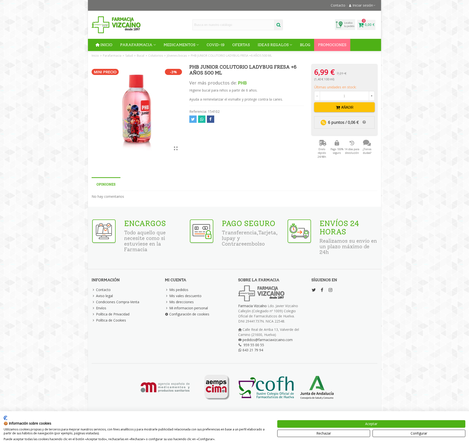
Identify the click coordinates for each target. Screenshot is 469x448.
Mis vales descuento (185, 295)
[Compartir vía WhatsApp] (201, 119)
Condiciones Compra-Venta (117, 302)
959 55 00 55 (254, 345)
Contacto (103, 289)
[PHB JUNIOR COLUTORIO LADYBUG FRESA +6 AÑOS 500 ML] (176, 148)
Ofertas (241, 44)
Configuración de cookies (189, 314)
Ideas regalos (273, 44)
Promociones (332, 44)
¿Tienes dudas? (367, 151)
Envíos (101, 308)
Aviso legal (104, 295)
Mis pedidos (178, 289)
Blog (305, 44)
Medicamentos (179, 44)
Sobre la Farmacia (258, 280)
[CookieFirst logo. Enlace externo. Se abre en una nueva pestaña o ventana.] (5, 418)
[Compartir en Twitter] (193, 119)
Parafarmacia (136, 44)
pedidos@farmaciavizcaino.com (268, 339)
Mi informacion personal (188, 308)
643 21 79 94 (253, 350)
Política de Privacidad (112, 314)
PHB (242, 83)
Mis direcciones (181, 302)
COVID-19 (215, 44)
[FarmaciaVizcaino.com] (116, 24)
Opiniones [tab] (106, 184)
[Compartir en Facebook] (210, 119)
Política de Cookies (111, 320)
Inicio (106, 44)
